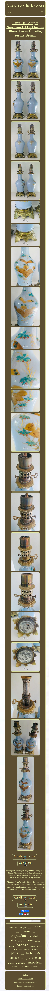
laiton (30, 928)
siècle (11, 946)
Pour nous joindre (25, 978)
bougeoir (11, 963)
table (17, 932)
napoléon (18, 936)
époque (14, 957)
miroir (33, 946)
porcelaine (24, 966)
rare (15, 949)
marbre (13, 927)
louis (29, 953)
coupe (39, 946)
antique (22, 927)
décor (22, 959)
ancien (36, 957)
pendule (33, 936)
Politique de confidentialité (25, 982)
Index (25, 975)
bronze (22, 945)
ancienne (20, 963)
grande (27, 949)
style (37, 953)
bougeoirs (34, 966)
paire (15, 953)
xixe (13, 940)
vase (33, 932)
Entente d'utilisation (25, 986)
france (35, 949)
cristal (22, 954)
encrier (20, 949)
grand (28, 959)
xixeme (21, 941)
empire (15, 966)
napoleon (35, 962)
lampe (30, 940)
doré (38, 927)
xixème (25, 931)
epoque (37, 941)
